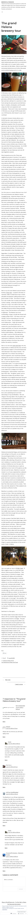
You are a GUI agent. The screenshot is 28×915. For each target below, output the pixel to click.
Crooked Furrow (5, 196)
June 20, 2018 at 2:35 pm (12, 794)
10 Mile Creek (19, 568)
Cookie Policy (4, 909)
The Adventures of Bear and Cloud (9, 662)
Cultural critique (7, 660)
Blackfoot (4, 458)
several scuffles (13, 138)
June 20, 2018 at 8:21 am (12, 767)
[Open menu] (2, 12)
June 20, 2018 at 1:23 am (12, 728)
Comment (21, 889)
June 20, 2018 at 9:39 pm (14, 743)
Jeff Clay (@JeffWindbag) (12, 792)
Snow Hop (9, 292)
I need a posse (19, 684)
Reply (4, 721)
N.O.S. (12, 660)
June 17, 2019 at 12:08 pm (12, 856)
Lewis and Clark (16, 345)
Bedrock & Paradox (7, 2)
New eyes (7, 680)
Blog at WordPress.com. (8, 902)
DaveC (9, 742)
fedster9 (8, 726)
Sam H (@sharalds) (20, 705)
